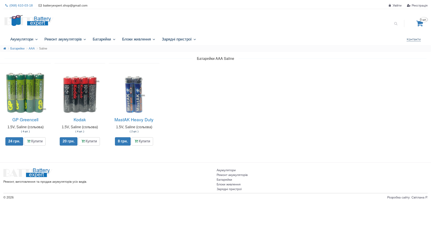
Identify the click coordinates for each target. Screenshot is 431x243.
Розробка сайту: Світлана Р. (407, 197)
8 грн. (123, 141)
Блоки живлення (229, 184)
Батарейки (17, 48)
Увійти (397, 5)
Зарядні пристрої (229, 189)
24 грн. (14, 141)
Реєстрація (419, 5)
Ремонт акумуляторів (232, 175)
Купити (36, 141)
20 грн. (69, 141)
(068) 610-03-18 (21, 5)
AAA (32, 48)
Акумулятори (226, 170)
